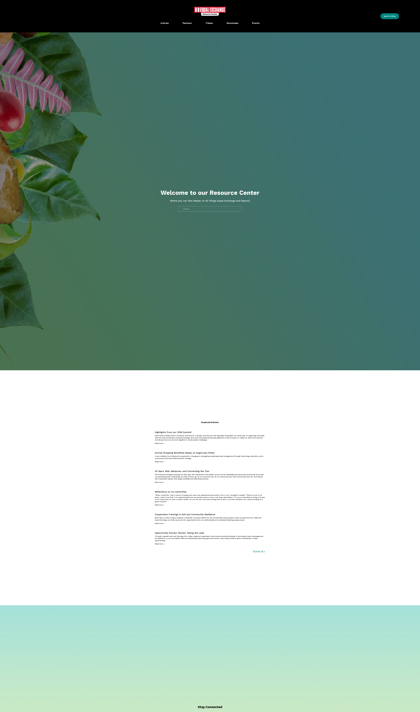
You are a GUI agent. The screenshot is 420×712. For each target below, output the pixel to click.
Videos (209, 23)
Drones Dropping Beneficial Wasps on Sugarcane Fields (184, 452)
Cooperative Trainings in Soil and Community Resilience (185, 514)
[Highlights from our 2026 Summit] (210, 428)
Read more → (160, 443)
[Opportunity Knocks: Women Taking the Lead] (210, 529)
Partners (187, 23)
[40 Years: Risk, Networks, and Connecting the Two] (210, 467)
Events (256, 23)
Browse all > (259, 551)
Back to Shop (390, 16)
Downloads (232, 23)
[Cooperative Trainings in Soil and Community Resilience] (210, 510)
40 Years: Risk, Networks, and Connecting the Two (182, 471)
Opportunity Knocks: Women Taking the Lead (179, 533)
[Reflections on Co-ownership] (210, 488)
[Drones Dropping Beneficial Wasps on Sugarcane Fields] (210, 449)
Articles (164, 23)
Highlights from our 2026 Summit (173, 432)
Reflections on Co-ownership (170, 491)
